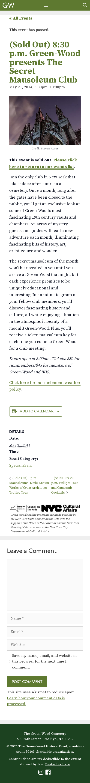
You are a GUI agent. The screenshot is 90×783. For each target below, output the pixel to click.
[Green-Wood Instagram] (41, 773)
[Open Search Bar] (85, 5)
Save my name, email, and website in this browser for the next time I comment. (44, 661)
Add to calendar (37, 411)
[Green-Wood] (8, 5)
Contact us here (57, 764)
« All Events (20, 18)
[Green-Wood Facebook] (48, 773)
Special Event (20, 465)
